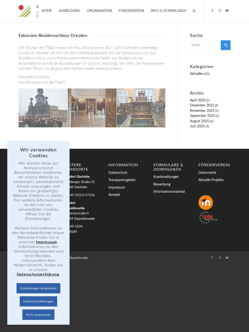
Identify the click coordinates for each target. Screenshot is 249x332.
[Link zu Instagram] (219, 10)
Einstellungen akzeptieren (38, 288)
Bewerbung (161, 184)
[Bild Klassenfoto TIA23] (43, 108)
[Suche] (193, 11)
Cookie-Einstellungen (38, 301)
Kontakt (114, 195)
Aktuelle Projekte (210, 180)
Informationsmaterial (169, 191)
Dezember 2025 (202, 105)
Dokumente (207, 173)
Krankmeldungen (166, 177)
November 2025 (202, 111)
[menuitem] (46, 11)
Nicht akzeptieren (38, 314)
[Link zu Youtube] (227, 10)
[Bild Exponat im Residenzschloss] (141, 108)
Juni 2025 (197, 126)
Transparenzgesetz (121, 180)
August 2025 (199, 121)
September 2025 (202, 116)
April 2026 (197, 100)
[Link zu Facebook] (212, 10)
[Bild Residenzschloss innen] (92, 108)
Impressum (116, 187)
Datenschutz (117, 173)
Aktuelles (196, 74)
